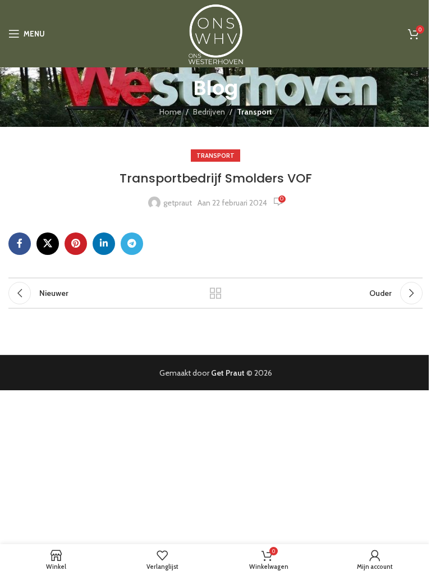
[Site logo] (215, 33)
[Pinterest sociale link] (76, 243)
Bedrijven (209, 112)
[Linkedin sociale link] (104, 243)
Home (170, 112)
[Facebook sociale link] (19, 243)
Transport (254, 112)
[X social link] (47, 243)
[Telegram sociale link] (132, 243)
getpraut (177, 203)
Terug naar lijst (215, 293)
